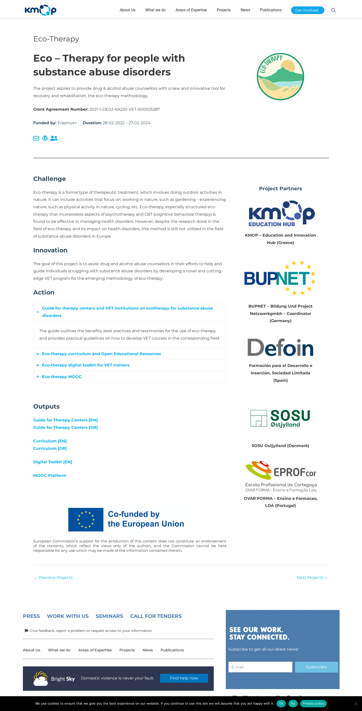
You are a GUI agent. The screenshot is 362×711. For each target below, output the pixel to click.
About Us (31, 650)
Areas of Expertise (95, 650)
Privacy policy (313, 703)
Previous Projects (53, 577)
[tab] (129, 311)
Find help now (184, 678)
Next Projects (312, 577)
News (148, 650)
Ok (281, 703)
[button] (334, 10)
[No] (355, 703)
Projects (127, 650)
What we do (59, 650)
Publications (172, 650)
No (293, 703)
